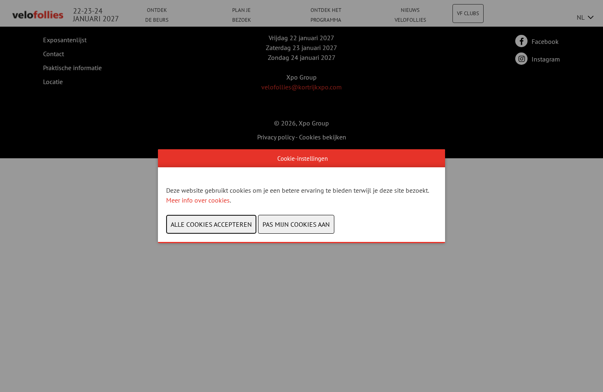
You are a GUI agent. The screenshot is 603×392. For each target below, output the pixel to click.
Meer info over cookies (198, 200)
